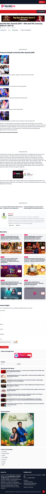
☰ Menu (41, 2)
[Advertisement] (23, 40)
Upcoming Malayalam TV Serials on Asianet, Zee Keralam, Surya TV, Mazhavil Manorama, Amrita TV (33, 238)
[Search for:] (9, 364)
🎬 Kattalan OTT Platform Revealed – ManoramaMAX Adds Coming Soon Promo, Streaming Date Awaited (26, 385)
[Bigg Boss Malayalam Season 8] (23, 18)
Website (18, 225)
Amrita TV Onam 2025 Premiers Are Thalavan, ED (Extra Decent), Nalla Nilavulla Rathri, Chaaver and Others (10, 238)
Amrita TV (13, 27)
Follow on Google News (26, 30)
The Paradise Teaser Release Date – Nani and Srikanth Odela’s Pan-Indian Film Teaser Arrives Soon (25, 404)
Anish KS (10, 215)
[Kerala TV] (8, 6)
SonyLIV (4, 461)
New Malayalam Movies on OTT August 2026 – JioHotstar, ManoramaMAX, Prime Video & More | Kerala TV (26, 376)
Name (2, 324)
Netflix (3, 455)
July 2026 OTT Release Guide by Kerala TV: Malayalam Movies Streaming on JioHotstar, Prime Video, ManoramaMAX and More (25, 395)
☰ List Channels (41, 11)
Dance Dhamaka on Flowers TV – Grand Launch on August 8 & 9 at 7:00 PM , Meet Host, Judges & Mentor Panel (25, 371)
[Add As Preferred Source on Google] (23, 174)
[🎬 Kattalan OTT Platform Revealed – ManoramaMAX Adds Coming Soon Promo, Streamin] (3, 386)
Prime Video (5, 457)
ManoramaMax (5, 453)
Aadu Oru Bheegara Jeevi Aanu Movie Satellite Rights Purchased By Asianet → (34, 207)
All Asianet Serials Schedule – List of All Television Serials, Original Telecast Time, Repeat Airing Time (26, 390)
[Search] (44, 7)
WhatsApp (15, 30)
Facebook (4, 30)
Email (1, 329)
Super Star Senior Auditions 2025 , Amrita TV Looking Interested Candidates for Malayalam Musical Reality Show (10, 260)
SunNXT (4, 463)
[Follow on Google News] (23, 355)
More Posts (11, 225)
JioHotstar (4, 451)
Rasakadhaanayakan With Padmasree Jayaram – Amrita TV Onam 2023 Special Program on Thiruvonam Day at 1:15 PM (34, 260)
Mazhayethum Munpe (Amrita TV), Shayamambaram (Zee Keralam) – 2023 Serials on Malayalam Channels (11, 283)
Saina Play (4, 459)
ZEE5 (3, 465)
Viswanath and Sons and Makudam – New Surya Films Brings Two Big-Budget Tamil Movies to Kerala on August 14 (25, 381)
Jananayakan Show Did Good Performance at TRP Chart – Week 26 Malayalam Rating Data (33, 283)
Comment (3, 310)
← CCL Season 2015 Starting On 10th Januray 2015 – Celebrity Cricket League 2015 (11, 207)
